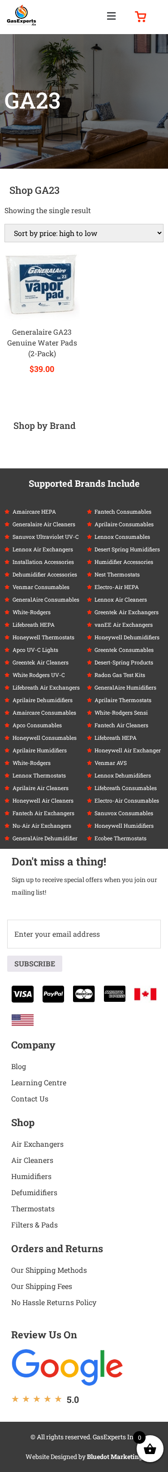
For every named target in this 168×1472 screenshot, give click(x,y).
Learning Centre (38, 1082)
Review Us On (44, 1334)
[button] (111, 16)
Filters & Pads (34, 1224)
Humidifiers (31, 1176)
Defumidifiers (34, 1192)
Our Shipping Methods (49, 1270)
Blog (18, 1066)
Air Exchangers (37, 1144)
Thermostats (33, 1208)
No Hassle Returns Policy (53, 1302)
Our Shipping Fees (41, 1286)
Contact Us (29, 1098)
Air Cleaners (32, 1160)
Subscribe (34, 963)
